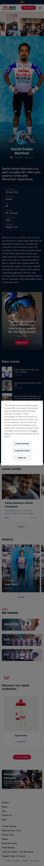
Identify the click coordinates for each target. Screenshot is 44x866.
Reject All (22, 458)
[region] (22, 433)
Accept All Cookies (22, 451)
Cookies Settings (22, 443)
